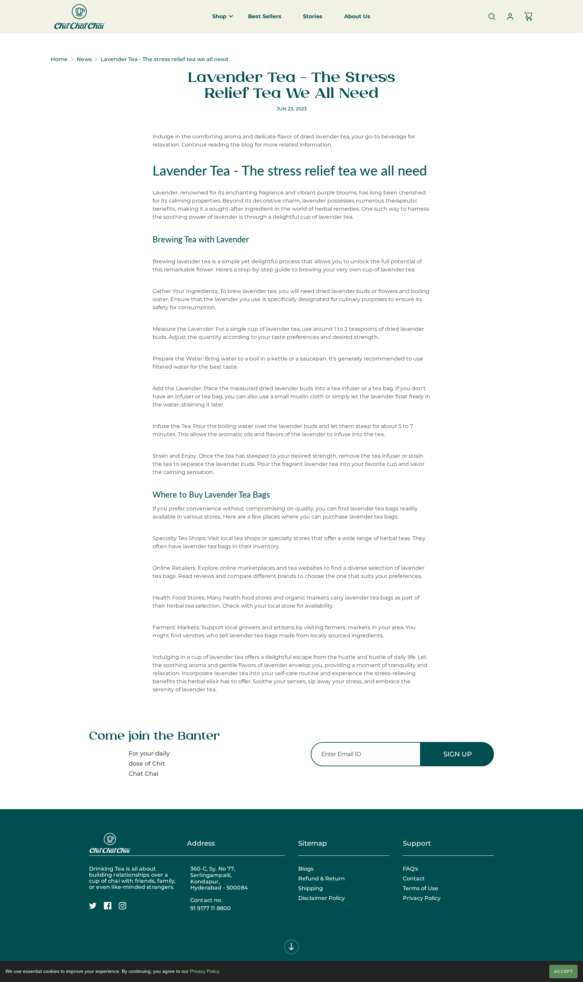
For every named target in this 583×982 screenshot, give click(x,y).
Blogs (305, 869)
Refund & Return (321, 879)
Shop (219, 16)
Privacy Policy (422, 898)
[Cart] (528, 16)
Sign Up (457, 754)
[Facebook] (111, 909)
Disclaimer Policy (321, 898)
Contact (414, 879)
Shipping (310, 888)
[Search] (491, 16)
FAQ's (410, 869)
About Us (357, 16)
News (84, 59)
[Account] (510, 16)
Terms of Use (420, 888)
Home (59, 59)
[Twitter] (96, 909)
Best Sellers (264, 16)
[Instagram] (126, 909)
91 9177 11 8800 (210, 908)
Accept (563, 971)
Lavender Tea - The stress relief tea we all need (164, 59)
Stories (313, 16)
